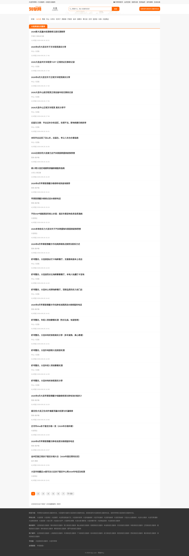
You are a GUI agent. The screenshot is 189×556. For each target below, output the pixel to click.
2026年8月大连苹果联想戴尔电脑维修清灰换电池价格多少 (56, 396)
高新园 (64, 19)
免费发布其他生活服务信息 (150, 9)
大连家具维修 (118, 517)
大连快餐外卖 (91, 521)
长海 (100, 19)
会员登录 (127, 2)
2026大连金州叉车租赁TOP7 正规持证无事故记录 (53, 62)
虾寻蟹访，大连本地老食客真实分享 (47, 381)
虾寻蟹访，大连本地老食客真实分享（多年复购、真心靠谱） (57, 335)
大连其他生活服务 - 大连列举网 (46, 541)
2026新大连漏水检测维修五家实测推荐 (48, 32)
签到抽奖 (142, 2)
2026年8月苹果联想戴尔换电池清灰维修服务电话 (52, 441)
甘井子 (58, 19)
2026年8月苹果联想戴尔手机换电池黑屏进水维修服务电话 (56, 305)
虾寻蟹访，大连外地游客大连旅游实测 (48, 350)
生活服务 (41, 2)
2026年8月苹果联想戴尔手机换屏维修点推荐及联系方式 (55, 244)
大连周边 (106, 19)
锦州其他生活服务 (56, 525)
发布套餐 (150, 2)
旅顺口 (79, 19)
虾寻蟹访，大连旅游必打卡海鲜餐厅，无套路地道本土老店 (56, 259)
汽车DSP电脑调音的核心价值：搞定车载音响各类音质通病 (56, 214)
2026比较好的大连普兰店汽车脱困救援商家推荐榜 (53, 153)
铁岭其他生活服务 (47, 528)
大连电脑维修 (87, 517)
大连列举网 (33, 2)
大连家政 (40, 517)
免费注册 (135, 2)
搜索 (115, 9)
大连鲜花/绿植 (69, 521)
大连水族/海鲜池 (80, 521)
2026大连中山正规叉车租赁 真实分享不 (48, 108)
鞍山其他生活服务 (83, 525)
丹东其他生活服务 (123, 525)
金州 (74, 19)
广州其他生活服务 (83, 533)
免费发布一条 (54, 504)
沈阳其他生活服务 (43, 525)
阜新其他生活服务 (136, 525)
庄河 (90, 19)
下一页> (70, 494)
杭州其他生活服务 (96, 533)
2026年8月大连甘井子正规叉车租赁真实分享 (50, 77)
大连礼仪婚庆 (142, 517)
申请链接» (40, 546)
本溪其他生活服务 (110, 525)
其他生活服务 (50, 2)
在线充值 (157, 2)
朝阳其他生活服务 (60, 528)
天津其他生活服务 (70, 533)
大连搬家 (55, 517)
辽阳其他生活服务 (150, 525)
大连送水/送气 (58, 521)
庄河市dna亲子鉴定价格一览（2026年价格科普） (52, 426)
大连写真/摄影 (153, 517)
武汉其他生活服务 (110, 533)
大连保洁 (47, 517)
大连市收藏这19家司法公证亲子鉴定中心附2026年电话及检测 (58, 472)
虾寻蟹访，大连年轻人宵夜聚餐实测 (47, 365)
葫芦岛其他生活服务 (74, 528)
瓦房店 (95, 19)
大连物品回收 (102, 521)
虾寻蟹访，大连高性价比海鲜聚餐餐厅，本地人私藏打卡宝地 (57, 274)
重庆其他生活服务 (150, 533)
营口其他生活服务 (70, 525)
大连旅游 (42, 521)
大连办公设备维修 (130, 517)
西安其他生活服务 (136, 533)
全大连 (38, 19)
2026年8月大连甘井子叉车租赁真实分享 (48, 47)
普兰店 (85, 19)
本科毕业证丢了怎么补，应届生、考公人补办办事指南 (54, 138)
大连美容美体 (33, 521)
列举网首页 (119, 2)
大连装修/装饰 (77, 517)
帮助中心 (101, 553)
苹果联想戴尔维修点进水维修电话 (46, 199)
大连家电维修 (108, 517)
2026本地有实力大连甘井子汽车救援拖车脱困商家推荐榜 (56, 229)
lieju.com (93, 553)
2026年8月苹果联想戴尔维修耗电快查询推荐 (50, 183)
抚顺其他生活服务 (96, 525)
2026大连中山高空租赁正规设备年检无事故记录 (52, 92)
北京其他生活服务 (43, 533)
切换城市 (55, 10)
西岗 (43, 19)
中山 (47, 19)
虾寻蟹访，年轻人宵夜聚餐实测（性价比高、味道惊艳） (55, 320)
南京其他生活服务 (123, 533)
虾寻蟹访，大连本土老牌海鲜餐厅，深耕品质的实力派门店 (56, 290)
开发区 (69, 19)
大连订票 (49, 521)
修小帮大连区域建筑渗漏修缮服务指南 (48, 168)
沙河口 (52, 19)
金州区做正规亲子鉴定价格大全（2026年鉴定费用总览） (56, 456)
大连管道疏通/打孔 (65, 517)
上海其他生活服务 (56, 533)
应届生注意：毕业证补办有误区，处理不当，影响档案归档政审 (58, 123)
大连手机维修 (98, 517)
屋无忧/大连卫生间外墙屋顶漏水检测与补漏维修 (52, 411)
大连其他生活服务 (114, 521)
